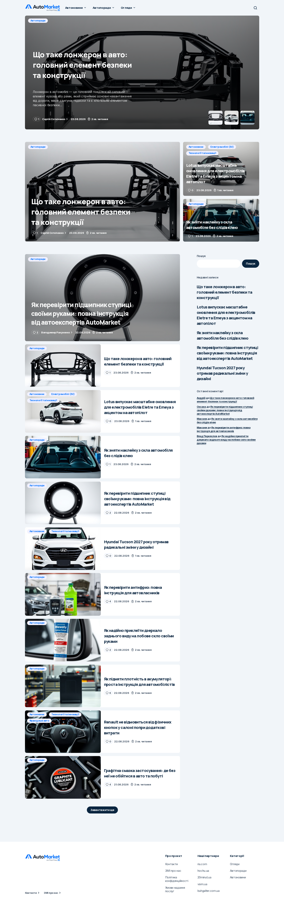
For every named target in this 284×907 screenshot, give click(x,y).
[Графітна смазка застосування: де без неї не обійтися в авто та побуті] (63, 777)
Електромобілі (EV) (64, 20)
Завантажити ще (102, 810)
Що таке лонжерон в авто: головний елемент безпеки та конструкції (224, 292)
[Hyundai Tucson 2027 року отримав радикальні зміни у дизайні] (63, 548)
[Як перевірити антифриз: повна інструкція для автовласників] (63, 594)
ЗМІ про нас (51, 892)
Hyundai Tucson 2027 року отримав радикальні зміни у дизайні (222, 373)
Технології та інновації (96, 20)
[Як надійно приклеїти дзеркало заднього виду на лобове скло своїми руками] (63, 640)
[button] (255, 8)
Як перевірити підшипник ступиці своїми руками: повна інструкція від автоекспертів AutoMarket (227, 353)
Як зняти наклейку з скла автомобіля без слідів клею (222, 335)
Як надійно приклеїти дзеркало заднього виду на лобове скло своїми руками (226, 440)
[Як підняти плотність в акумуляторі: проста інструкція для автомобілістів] (63, 686)
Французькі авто (39, 720)
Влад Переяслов (207, 436)
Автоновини (37, 20)
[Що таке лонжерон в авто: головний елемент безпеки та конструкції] (102, 192)
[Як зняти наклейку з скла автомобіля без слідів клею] (221, 220)
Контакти (31, 892)
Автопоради (38, 146)
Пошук (201, 256)
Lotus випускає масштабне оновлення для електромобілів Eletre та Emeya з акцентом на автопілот (226, 315)
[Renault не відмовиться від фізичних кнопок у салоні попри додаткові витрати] (63, 731)
